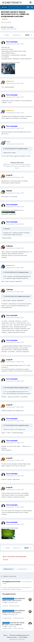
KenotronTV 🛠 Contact (17, 162)
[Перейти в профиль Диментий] (3, 266)
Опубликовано (15, 44)
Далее (27, 35)
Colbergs (9, 246)
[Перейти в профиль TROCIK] (3, 192)
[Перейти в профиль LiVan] (3, 143)
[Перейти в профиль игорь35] (3, 176)
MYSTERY (14, 29)
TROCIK (9, 191)
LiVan (5, 602)
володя (20, 148)
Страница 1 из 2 (17, 35)
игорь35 (9, 175)
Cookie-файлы (23, 637)
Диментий (21, 296)
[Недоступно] (8, 68)
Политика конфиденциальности (19, 635)
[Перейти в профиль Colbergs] (3, 247)
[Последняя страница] (31, 35)
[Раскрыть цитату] (4, 148)
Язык (5, 635)
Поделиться (9, 569)
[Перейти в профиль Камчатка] (3, 82)
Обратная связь (12, 637)
